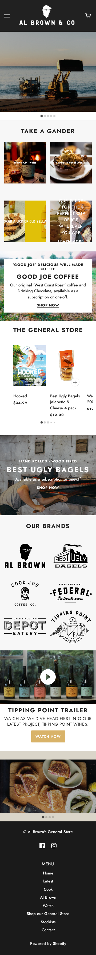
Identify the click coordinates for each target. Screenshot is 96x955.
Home (48, 873)
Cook (48, 889)
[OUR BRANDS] (26, 557)
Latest (48, 881)
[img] (42, 845)
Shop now (48, 305)
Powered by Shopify (48, 943)
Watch (48, 906)
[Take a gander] (26, 164)
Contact (48, 930)
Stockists (48, 922)
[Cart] (89, 16)
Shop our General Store (48, 914)
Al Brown (48, 897)
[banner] (47, 15)
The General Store (48, 330)
